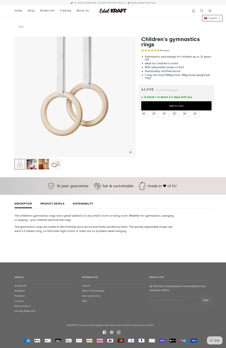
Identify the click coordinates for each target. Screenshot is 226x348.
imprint (86, 286)
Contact (19, 301)
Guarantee (20, 286)
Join (205, 300)
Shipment (19, 291)
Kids (21, 26)
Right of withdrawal (93, 291)
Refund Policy (22, 306)
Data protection (91, 296)
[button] (176, 50)
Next (134, 93)
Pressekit (19, 296)
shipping (173, 90)
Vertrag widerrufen (25, 311)
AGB (84, 301)
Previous (16, 93)
